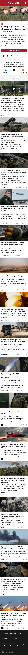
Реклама (4, 636)
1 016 (25, 255)
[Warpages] (2, 424)
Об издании (5, 638)
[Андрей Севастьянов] (2, 495)
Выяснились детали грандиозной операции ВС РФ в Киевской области (13, 340)
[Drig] (2, 390)
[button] (3, 56)
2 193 (25, 151)
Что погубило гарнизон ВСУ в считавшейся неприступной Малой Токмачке (12, 516)
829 (26, 289)
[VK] (17, 645)
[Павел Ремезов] (2, 187)
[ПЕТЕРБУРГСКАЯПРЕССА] (2, 594)
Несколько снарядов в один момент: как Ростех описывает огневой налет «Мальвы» (13, 480)
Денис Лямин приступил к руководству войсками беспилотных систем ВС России (14, 208)
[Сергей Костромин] (2, 151)
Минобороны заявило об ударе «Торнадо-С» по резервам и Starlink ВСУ (12, 136)
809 (26, 320)
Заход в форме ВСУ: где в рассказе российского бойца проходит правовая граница (13, 172)
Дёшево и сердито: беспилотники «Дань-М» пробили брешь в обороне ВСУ (13, 446)
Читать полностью (14, 50)
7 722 (25, 115)
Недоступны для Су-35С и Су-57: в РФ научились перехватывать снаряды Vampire (13, 615)
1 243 (25, 223)
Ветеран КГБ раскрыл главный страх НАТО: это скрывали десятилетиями (13, 580)
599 (26, 495)
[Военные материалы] (14, 2)
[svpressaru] (2, 320)
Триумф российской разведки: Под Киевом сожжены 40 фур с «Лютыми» (13, 310)
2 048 (25, 187)
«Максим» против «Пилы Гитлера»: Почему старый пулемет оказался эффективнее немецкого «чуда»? (12, 100)
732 (26, 390)
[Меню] (2, 2)
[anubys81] (2, 115)
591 (26, 559)
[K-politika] (2, 354)
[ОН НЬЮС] (2, 255)
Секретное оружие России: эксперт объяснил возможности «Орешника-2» (13, 243)
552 (26, 628)
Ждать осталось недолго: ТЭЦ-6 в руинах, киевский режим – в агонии (12, 547)
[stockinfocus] (2, 23)
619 (26, 459)
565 (26, 594)
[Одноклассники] (11, 645)
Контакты (17, 636)
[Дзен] (23, 645)
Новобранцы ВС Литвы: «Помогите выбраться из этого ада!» (13, 29)
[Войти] (25, 2)
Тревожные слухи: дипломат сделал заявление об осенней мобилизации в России (13, 412)
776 (26, 354)
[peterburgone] (2, 459)
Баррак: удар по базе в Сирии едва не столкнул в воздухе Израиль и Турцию (13, 276)
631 (26, 424)
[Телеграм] (4, 645)
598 (26, 527)
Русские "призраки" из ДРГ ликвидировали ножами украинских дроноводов (12, 375)
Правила (17, 638)
